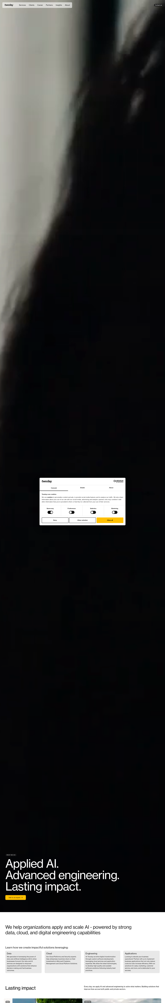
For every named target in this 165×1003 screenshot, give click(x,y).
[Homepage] (9, 5)
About (67, 5)
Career (40, 5)
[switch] (71, 512)
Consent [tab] (54, 488)
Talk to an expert (14, 897)
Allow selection (82, 520)
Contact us (158, 5)
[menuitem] (22, 5)
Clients (31, 5)
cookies (50, 497)
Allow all (110, 520)
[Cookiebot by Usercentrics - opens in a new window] (115, 481)
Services (22, 5)
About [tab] (111, 487)
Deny (55, 520)
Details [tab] (82, 487)
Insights (59, 5)
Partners (49, 5)
